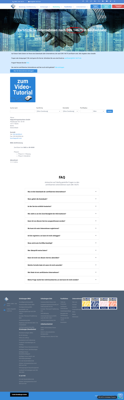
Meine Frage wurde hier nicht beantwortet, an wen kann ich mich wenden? (53, 280)
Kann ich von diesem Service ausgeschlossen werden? (46, 221)
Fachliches (68, 7)
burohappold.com (16, 138)
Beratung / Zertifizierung (27, 7)
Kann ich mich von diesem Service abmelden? (43, 258)
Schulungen (44, 7)
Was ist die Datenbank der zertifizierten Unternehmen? (47, 192)
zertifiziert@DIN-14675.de (72, 58)
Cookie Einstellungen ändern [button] (19, 394)
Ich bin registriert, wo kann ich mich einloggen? (44, 236)
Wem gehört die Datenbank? (37, 199)
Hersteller (66, 108)
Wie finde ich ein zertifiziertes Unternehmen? (43, 272)
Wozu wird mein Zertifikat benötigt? (40, 243)
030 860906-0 (17, 134)
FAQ (27, 63)
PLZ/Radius (83, 108)
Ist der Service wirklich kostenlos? (39, 206)
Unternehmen (81, 7)
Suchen (110, 111)
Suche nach (14, 108)
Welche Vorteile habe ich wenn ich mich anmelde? (45, 265)
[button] (110, 396)
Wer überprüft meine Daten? (37, 250)
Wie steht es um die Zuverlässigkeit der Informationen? (47, 214)
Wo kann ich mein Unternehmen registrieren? (43, 228)
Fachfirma (39, 108)
